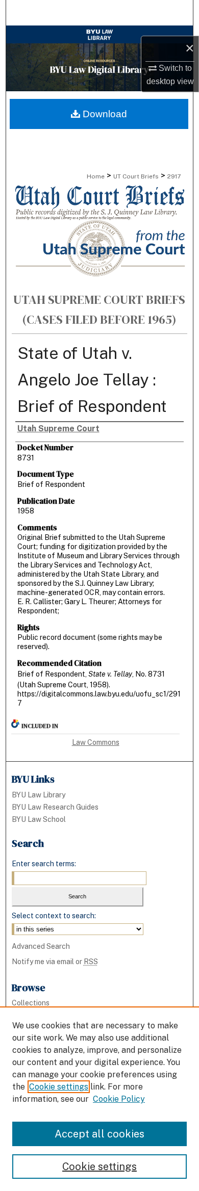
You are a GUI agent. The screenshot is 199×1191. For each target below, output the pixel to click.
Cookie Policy (119, 1099)
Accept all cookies (99, 1134)
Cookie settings (58, 1087)
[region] (99, 1098)
